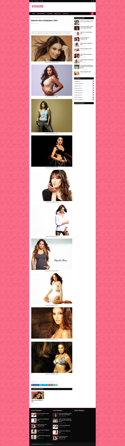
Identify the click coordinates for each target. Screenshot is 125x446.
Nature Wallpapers (84, 97)
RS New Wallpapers (41, 444)
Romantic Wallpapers (84, 99)
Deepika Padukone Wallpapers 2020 (87, 60)
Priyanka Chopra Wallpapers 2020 (86, 44)
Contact (41, 1)
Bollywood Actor (84, 85)
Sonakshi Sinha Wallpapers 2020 (86, 33)
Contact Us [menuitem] (65, 13)
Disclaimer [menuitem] (49, 13)
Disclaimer (37, 1)
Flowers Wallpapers (84, 92)
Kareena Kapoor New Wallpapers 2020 (84, 38)
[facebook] (91, 1)
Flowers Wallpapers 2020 (85, 71)
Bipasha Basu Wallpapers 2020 (37, 401)
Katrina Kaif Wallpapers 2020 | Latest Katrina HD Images (86, 27)
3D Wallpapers (84, 81)
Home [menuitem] (33, 13)
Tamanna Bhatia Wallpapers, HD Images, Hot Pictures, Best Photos (86, 66)
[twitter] (93, 1)
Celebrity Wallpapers (38, 17)
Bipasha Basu (36, 381)
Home (32, 1)
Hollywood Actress (84, 95)
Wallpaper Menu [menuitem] (40, 13)
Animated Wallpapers (84, 83)
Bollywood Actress (43, 381)
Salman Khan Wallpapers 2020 (86, 21)
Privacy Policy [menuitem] (57, 13)
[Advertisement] (52, 34)
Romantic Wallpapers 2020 (86, 48)
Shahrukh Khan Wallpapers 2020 (86, 55)
